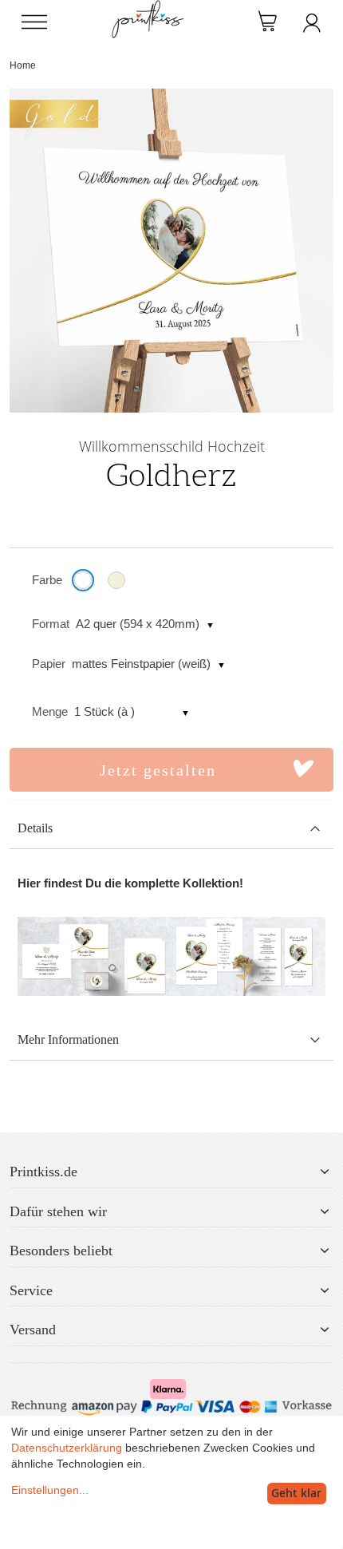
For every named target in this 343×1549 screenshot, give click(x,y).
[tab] (171, 828)
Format (50, 623)
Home (23, 65)
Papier (48, 663)
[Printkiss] (147, 8)
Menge (50, 711)
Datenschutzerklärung (66, 1447)
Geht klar (296, 1492)
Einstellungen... (50, 1490)
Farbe (47, 580)
